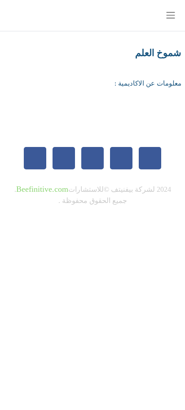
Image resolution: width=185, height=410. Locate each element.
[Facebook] (150, 158)
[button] (46, 15)
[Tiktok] (92, 158)
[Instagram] (64, 158)
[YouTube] (35, 158)
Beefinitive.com (42, 189)
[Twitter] (121, 158)
